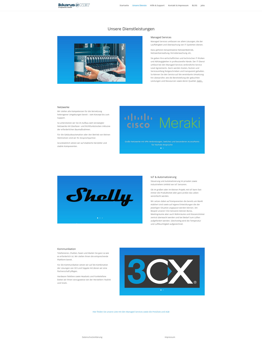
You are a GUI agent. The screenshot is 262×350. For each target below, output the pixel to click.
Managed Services (161, 37)
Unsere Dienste (139, 6)
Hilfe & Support (157, 6)
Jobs (203, 6)
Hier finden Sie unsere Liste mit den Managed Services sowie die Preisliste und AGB (131, 311)
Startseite (124, 6)
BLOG (194, 6)
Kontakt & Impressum (178, 6)
